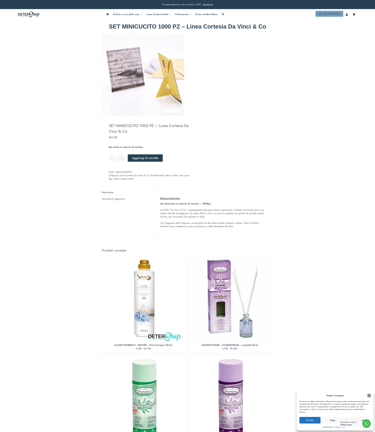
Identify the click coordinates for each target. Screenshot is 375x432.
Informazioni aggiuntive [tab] (113, 198)
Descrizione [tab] (107, 192)
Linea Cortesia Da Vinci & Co (134, 175)
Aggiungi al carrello (145, 158)
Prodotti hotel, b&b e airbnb (164, 175)
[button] (369, 395)
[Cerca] (223, 14)
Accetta (310, 420)
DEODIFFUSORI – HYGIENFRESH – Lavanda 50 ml (230, 345)
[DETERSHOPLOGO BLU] (29, 12)
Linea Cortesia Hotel (123, 178)
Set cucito (185, 175)
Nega (332, 420)
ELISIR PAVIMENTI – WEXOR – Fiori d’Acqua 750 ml (143, 345)
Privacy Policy (328, 427)
